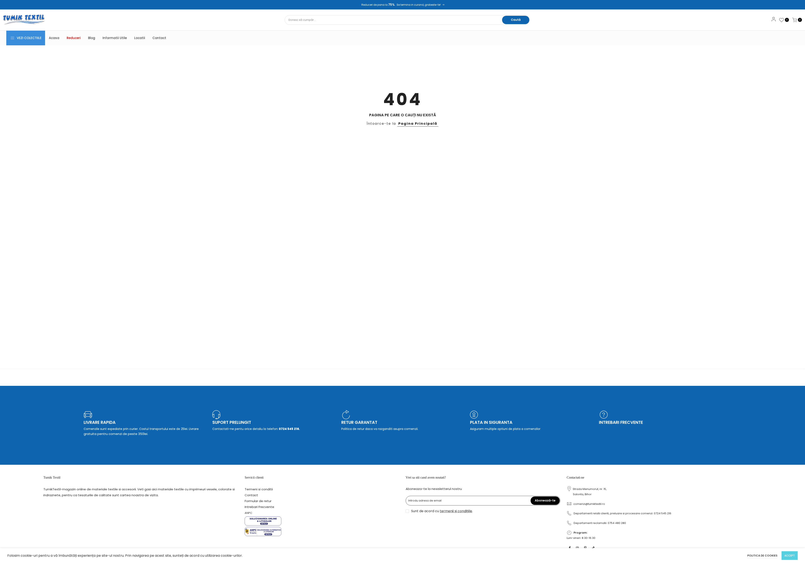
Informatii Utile (115, 38)
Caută (516, 20)
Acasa (54, 38)
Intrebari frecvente (621, 422)
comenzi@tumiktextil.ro (589, 504)
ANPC (248, 513)
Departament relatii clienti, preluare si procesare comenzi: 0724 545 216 (622, 513)
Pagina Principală (417, 123)
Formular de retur (258, 501)
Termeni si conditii (259, 489)
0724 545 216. (289, 429)
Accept (789, 555)
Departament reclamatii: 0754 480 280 (600, 523)
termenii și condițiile (456, 511)
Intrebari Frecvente (259, 507)
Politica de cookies (762, 556)
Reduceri (74, 38)
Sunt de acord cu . (442, 511)
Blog (91, 38)
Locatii (139, 38)
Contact (159, 38)
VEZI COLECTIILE (29, 38)
